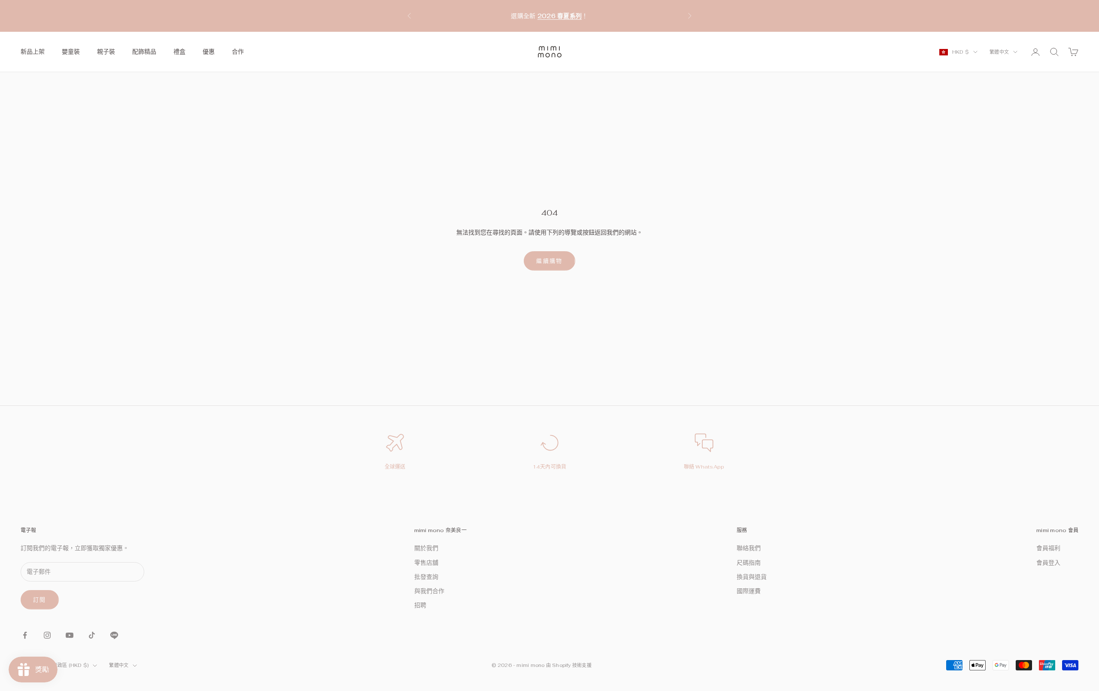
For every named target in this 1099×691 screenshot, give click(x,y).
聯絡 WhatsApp (704, 466)
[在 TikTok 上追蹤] (92, 635)
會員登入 (1048, 562)
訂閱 (39, 599)
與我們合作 (429, 591)
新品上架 (33, 51)
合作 (238, 51)
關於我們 (426, 548)
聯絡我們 (749, 548)
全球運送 (395, 466)
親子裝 (106, 51)
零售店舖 (426, 562)
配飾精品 (144, 51)
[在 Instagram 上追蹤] (47, 635)
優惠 (209, 51)
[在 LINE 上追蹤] (114, 635)
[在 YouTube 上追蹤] (69, 635)
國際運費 (749, 591)
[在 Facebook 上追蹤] (25, 635)
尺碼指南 (749, 562)
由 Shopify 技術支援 (569, 665)
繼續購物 (549, 261)
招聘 (420, 605)
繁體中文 (999, 52)
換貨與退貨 (752, 576)
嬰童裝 (71, 51)
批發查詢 (426, 576)
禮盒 (179, 51)
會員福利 (1048, 548)
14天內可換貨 (550, 466)
